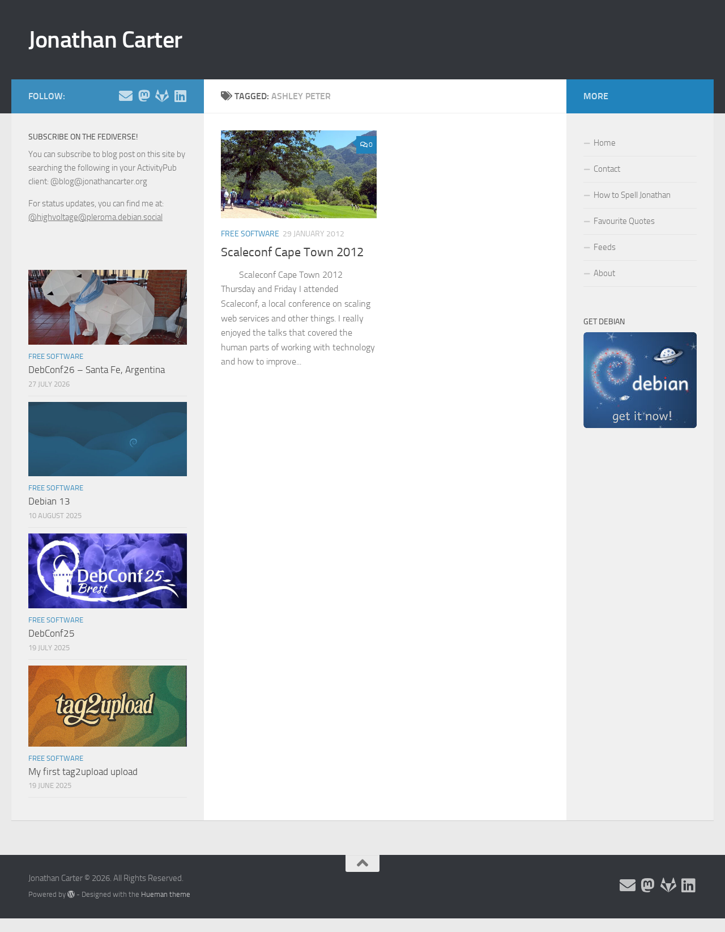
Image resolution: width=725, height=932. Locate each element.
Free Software (250, 234)
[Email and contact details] (126, 96)
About (604, 273)
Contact (607, 169)
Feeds (605, 247)
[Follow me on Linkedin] (180, 96)
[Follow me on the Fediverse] (144, 96)
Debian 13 (49, 501)
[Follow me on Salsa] (162, 96)
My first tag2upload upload (83, 771)
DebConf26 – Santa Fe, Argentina (96, 369)
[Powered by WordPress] (71, 894)
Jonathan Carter (105, 40)
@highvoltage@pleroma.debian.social (95, 217)
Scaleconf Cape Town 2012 (292, 252)
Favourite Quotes (624, 221)
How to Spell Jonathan (632, 195)
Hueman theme (165, 894)
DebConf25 (51, 633)
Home (605, 143)
